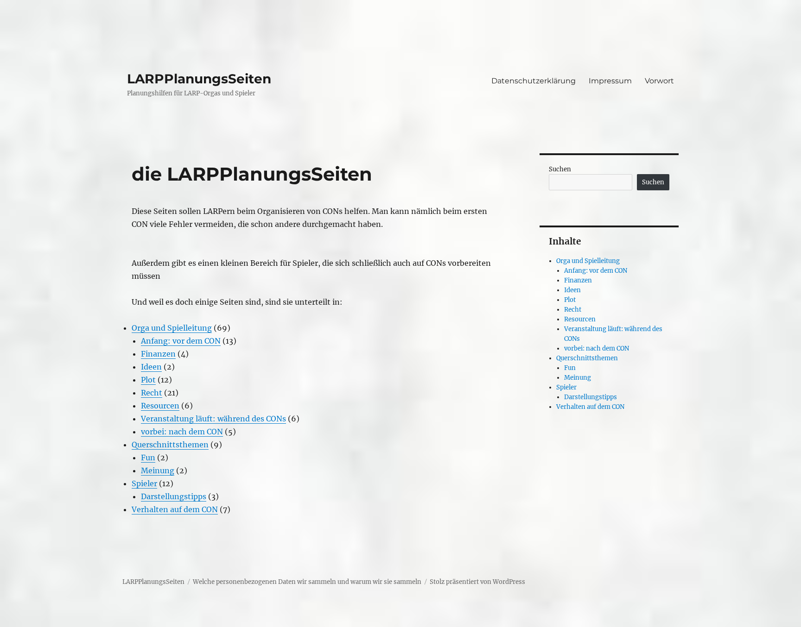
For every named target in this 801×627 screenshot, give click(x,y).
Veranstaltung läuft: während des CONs (213, 418)
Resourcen (160, 405)
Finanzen (158, 353)
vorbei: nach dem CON (182, 431)
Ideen (151, 366)
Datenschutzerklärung (533, 80)
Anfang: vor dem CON (181, 340)
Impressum (610, 80)
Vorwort (659, 80)
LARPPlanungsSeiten (199, 79)
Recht (151, 392)
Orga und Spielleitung (172, 327)
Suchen (560, 169)
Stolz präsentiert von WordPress (477, 582)
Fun (148, 457)
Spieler (144, 483)
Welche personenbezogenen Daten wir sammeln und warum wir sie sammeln (307, 582)
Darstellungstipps (173, 496)
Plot (148, 379)
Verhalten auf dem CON (175, 509)
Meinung (157, 470)
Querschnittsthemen (170, 444)
